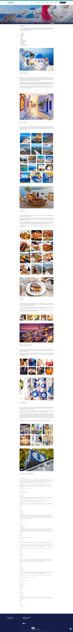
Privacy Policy (34, 629)
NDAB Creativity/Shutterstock (50, 366)
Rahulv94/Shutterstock (25, 163)
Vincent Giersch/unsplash (50, 163)
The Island (22, 33)
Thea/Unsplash (51, 471)
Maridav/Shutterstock (52, 23)
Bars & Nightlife (23, 41)
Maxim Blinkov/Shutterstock (33, 366)
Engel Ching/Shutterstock (50, 342)
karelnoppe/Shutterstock (28, 263)
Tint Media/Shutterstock (42, 366)
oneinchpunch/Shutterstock (50, 434)
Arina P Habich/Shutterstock (25, 366)
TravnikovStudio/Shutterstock (39, 434)
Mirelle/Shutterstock (43, 163)
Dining (22, 37)
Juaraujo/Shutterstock (28, 434)
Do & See (22, 35)
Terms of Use (38, 629)
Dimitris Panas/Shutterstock (33, 163)
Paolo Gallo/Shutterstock (51, 263)
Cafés (22, 39)
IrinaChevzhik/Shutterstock (39, 263)
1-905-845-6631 (25, 618)
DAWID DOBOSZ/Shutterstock (50, 400)
